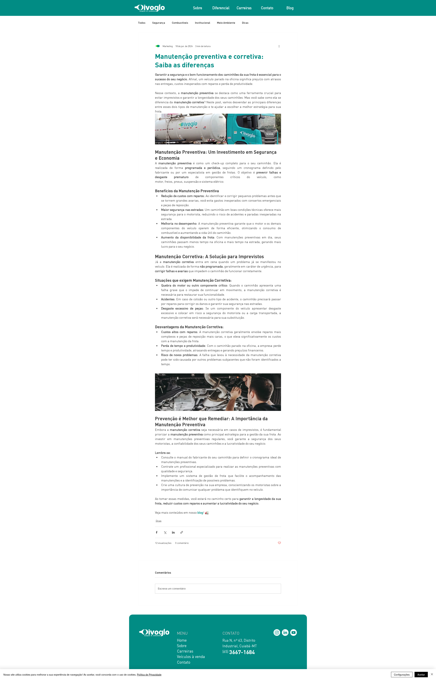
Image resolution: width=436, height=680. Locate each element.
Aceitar (421, 674)
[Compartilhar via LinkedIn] (173, 532)
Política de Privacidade (149, 674)
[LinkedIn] (285, 632)
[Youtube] (293, 632)
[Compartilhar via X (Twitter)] (165, 532)
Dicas (245, 22)
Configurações (402, 674)
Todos (141, 22)
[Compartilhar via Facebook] (156, 532)
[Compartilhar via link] (181, 532)
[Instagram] (277, 632)
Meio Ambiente (226, 22)
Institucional (202, 22)
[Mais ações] (279, 46)
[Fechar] (432, 674)
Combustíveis (180, 22)
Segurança (158, 22)
